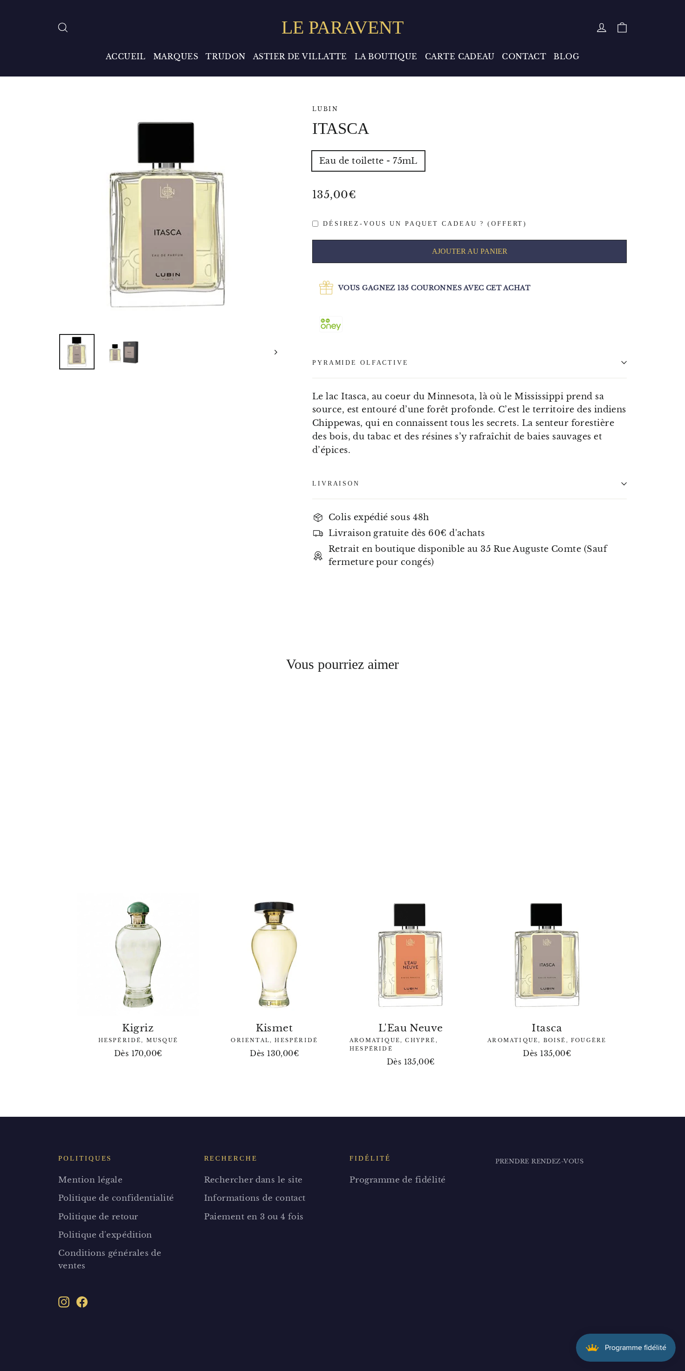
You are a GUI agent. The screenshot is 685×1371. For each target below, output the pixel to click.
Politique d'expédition (105, 1235)
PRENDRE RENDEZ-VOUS (539, 1161)
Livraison (336, 483)
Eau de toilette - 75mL (368, 161)
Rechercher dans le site (253, 1180)
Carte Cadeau (459, 56)
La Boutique (386, 56)
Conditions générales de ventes (109, 1259)
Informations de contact (255, 1198)
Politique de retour (98, 1217)
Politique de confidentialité (116, 1198)
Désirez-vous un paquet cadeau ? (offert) (425, 223)
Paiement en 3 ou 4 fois (254, 1217)
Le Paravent (342, 27)
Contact (524, 56)
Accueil (126, 56)
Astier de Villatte (300, 56)
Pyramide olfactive (360, 362)
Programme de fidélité (397, 1180)
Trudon (226, 56)
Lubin (325, 108)
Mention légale (90, 1180)
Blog (566, 56)
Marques (175, 56)
